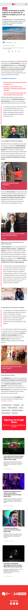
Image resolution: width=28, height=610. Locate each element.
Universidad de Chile (6, 405)
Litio (22, 405)
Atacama (4, 407)
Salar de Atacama (6, 410)
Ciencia (21, 407)
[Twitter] (15, 51)
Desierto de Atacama (12, 407)
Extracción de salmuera (17, 410)
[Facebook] (12, 51)
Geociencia (14, 413)
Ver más (4, 188)
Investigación (16, 405)
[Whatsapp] (9, 51)
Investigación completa (6, 401)
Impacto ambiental (6, 413)
